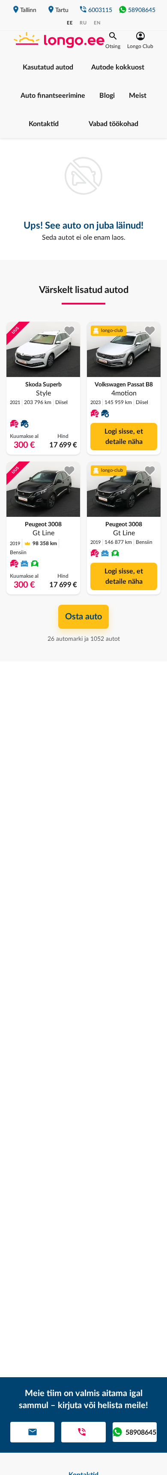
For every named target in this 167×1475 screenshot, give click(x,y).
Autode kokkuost (117, 67)
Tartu (62, 10)
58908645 (141, 10)
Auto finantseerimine (53, 95)
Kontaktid (44, 124)
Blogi (107, 95)
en (97, 23)
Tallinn (28, 10)
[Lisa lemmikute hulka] (69, 331)
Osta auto (83, 616)
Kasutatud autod (48, 67)
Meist (137, 95)
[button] (112, 40)
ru (83, 23)
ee (70, 23)
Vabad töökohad (113, 124)
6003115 (100, 10)
